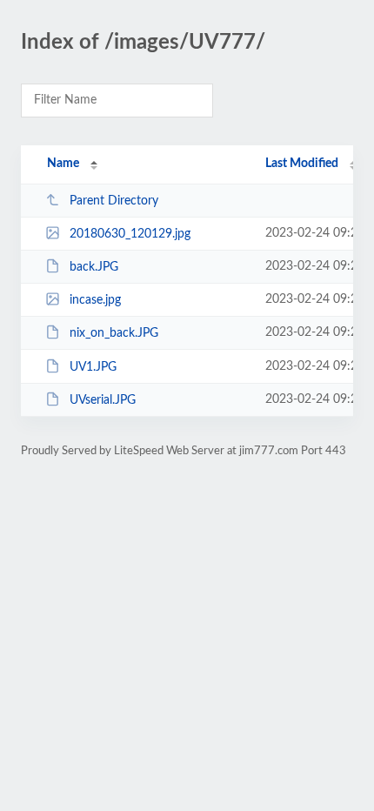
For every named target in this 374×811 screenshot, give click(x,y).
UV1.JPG (93, 367)
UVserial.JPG (103, 400)
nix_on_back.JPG (114, 333)
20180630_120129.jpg (130, 234)
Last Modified (301, 164)
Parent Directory (114, 201)
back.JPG (94, 267)
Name (63, 164)
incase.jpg (95, 300)
